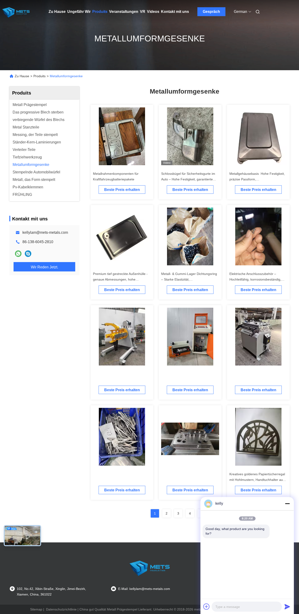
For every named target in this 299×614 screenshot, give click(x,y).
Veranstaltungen (123, 12)
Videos (153, 12)
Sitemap (36, 609)
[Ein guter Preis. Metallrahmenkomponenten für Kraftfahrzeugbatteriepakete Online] (122, 138)
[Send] (287, 606)
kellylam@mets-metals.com (45, 232)
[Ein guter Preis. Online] (122, 338)
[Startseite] (16, 12)
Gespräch (211, 12)
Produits (99, 12)
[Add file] (206, 606)
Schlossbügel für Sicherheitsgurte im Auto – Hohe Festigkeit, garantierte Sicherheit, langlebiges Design (188, 179)
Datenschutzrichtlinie (61, 609)
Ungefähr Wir (79, 12)
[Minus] (287, 503)
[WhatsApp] (18, 253)
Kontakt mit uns (175, 12)
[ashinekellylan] (28, 253)
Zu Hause (57, 12)
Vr (142, 12)
